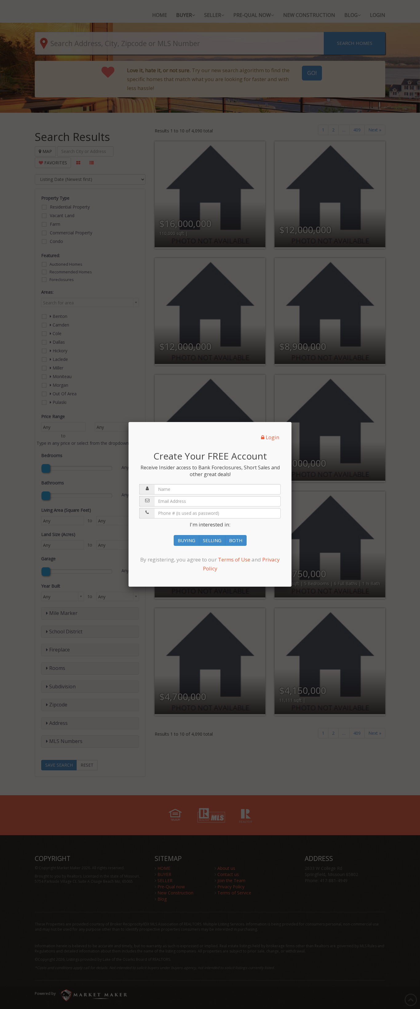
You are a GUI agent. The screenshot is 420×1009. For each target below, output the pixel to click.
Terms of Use (234, 559)
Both (236, 540)
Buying (186, 540)
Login (271, 437)
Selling (212, 540)
